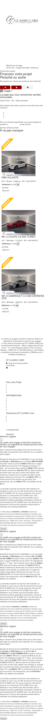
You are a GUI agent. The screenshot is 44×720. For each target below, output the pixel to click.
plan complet (14, 124)
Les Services (11, 387)
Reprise (10, 39)
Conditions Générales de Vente (18, 401)
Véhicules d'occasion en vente (18, 385)
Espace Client (13, 53)
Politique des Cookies (14, 405)
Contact (7, 117)
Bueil (9, 416)
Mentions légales (13, 407)
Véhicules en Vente (14, 30)
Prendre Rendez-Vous (15, 62)
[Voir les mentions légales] (18, 184)
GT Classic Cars (16, 26)
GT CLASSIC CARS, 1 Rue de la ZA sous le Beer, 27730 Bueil (20, 431)
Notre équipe (12, 48)
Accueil (2, 68)
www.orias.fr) (30, 354)
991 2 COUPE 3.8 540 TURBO (18, 236)
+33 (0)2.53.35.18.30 (13, 10)
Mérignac (10, 418)
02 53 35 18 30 (13, 57)
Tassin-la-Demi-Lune (14, 421)
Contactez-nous (12, 398)
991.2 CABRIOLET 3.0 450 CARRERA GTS (23, 297)
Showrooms (12, 44)
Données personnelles (15, 403)
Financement (12, 35)
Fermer (3, 529)
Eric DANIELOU (19, 434)
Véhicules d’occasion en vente (15, 112)
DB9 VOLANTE (10, 177)
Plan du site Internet (14, 410)
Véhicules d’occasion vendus (14, 115)
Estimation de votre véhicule (17, 392)
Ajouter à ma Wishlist (4, 135)
